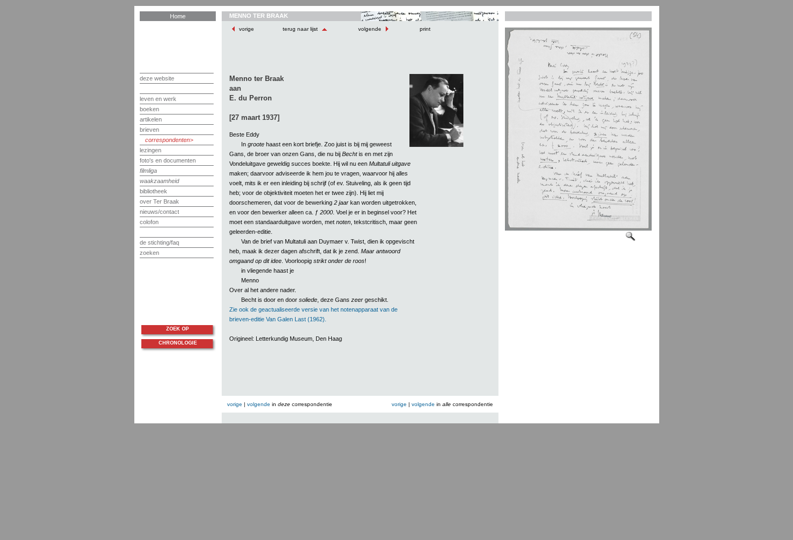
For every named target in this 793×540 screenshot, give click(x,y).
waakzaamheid (159, 181)
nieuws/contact (159, 211)
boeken (149, 109)
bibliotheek (153, 191)
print (424, 29)
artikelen (151, 119)
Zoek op (177, 329)
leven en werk (158, 99)
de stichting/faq (159, 242)
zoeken (149, 252)
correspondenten (167, 140)
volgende (370, 29)
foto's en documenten (168, 160)
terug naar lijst (301, 29)
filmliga (148, 170)
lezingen (150, 150)
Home (178, 16)
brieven (149, 129)
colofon (149, 222)
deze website (157, 78)
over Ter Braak (159, 201)
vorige (246, 29)
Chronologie (178, 343)
